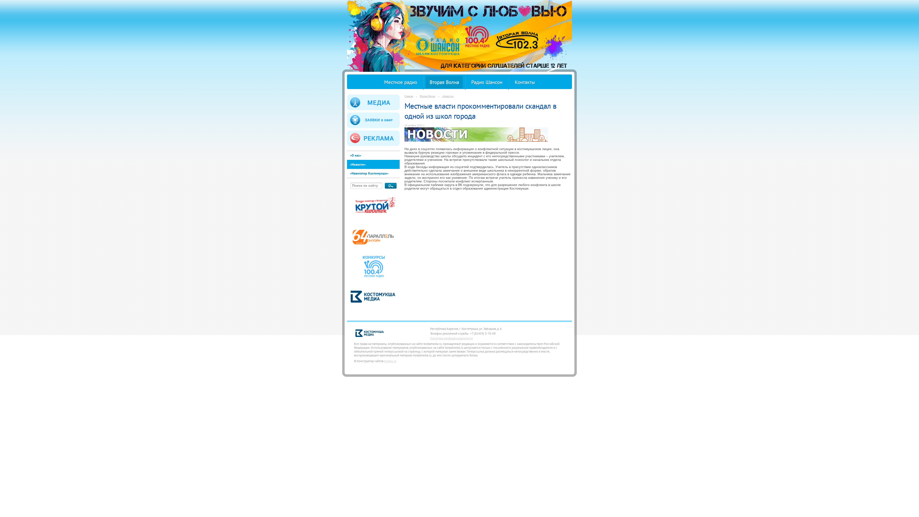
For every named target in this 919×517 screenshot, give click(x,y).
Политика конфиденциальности (451, 338)
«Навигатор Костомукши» (369, 173)
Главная (408, 96)
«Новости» (358, 164)
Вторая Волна (444, 82)
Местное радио (400, 82)
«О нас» (355, 155)
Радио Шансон (486, 82)
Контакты (525, 82)
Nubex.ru (390, 361)
